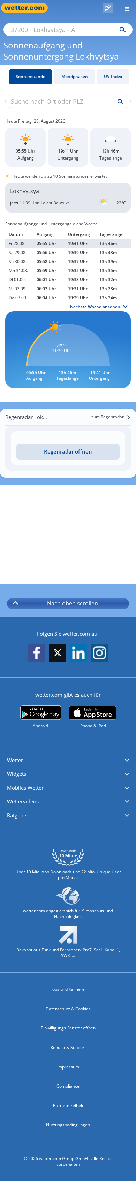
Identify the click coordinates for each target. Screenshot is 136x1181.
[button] (68, 760)
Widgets (16, 773)
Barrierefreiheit (68, 1106)
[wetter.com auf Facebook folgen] (36, 653)
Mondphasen (74, 76)
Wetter (15, 760)
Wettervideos (23, 801)
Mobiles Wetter (25, 787)
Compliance (68, 1086)
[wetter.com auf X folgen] (57, 655)
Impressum (68, 1067)
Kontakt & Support (68, 1047)
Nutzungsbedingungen (68, 1125)
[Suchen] (121, 29)
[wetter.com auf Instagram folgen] (99, 653)
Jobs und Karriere (68, 989)
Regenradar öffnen (68, 451)
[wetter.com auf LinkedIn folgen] (78, 653)
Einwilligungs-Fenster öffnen (68, 1028)
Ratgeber (17, 815)
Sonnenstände (30, 76)
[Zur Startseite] (28, 8)
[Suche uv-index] (118, 101)
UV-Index (113, 76)
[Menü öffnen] (124, 8)
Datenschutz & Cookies (68, 1009)
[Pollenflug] (108, 8)
